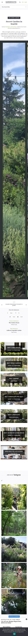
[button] (20, 2)
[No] (26, 631)
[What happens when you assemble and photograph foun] (14, 523)
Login (25, 2)
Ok (14, 633)
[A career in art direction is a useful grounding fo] (14, 601)
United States (14, 26)
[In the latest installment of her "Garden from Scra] (14, 549)
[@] (4, 481)
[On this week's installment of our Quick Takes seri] (14, 575)
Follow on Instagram (15, 616)
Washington (7, 26)
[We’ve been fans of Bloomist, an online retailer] (14, 497)
